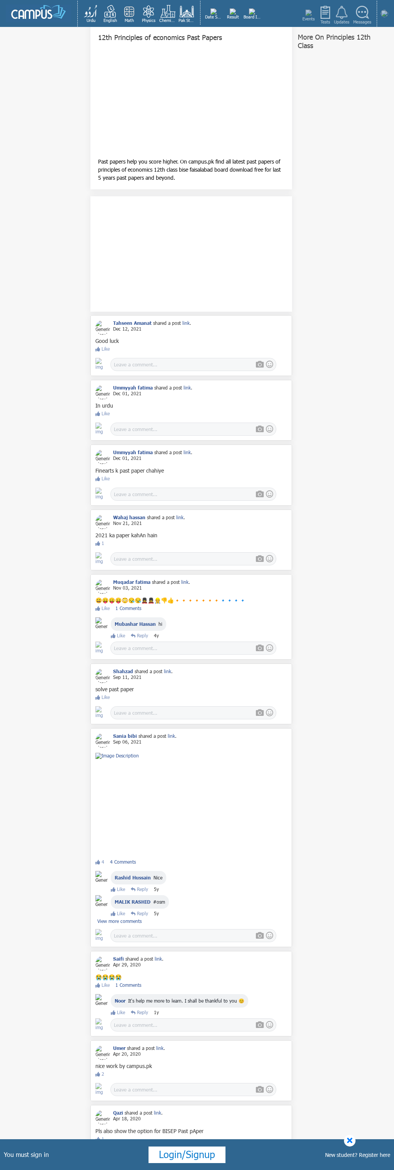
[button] (90, 13)
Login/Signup (187, 1154)
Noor (121, 1000)
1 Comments (128, 608)
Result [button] (233, 16)
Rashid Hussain (133, 877)
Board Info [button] (253, 16)
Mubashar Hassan (135, 624)
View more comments (119, 921)
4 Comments (123, 861)
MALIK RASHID (132, 901)
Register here (374, 1155)
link (186, 323)
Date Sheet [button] (214, 16)
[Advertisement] (191, 103)
